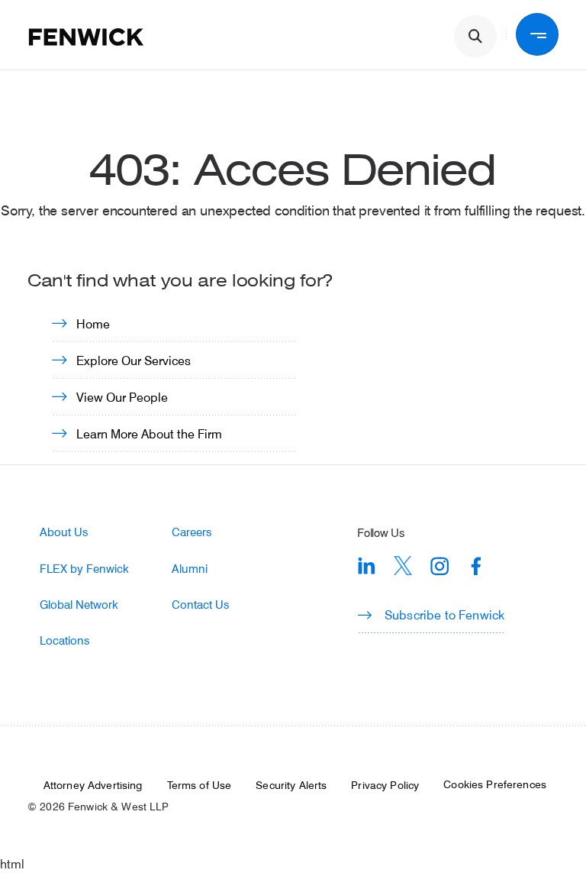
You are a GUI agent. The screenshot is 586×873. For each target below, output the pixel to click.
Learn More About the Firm (149, 433)
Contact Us (200, 604)
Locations (64, 640)
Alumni (190, 568)
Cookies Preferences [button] (494, 784)
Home (93, 323)
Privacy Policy (385, 785)
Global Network (79, 604)
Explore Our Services (133, 360)
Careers (191, 532)
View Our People (122, 397)
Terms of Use (199, 785)
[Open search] (475, 36)
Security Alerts (291, 785)
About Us (64, 532)
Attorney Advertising (93, 785)
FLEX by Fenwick (84, 568)
